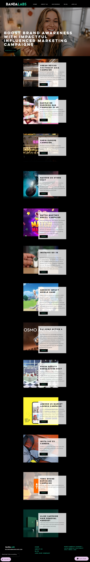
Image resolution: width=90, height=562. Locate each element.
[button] (56, 4)
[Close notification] (18, 553)
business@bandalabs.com (13, 549)
